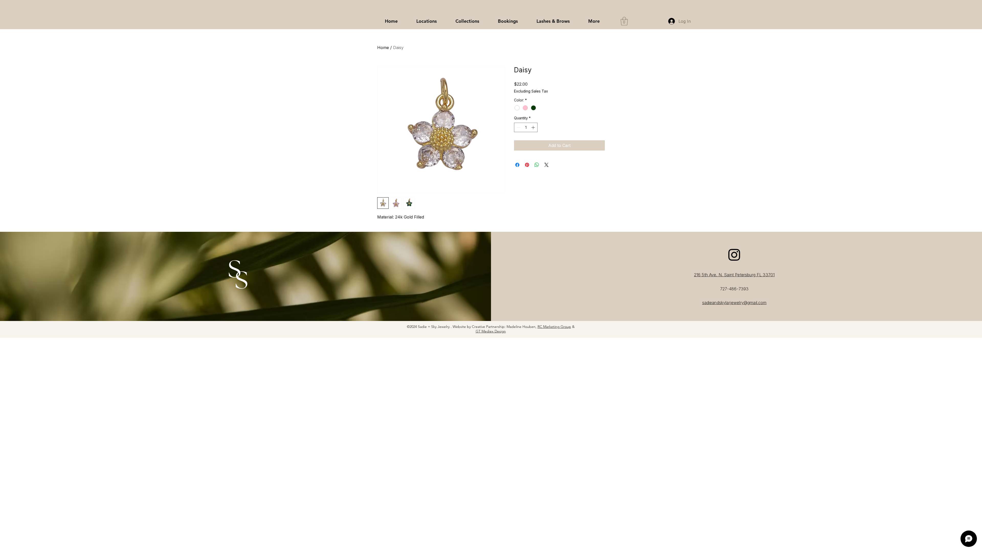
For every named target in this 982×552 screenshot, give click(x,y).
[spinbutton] (525, 127)
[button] (467, 21)
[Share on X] (546, 165)
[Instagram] (734, 255)
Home (383, 47)
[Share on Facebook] (517, 165)
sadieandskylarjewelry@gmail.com (734, 302)
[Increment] (533, 127)
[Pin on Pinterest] (527, 165)
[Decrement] (518, 127)
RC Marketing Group (554, 326)
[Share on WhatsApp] (537, 165)
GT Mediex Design (491, 331)
